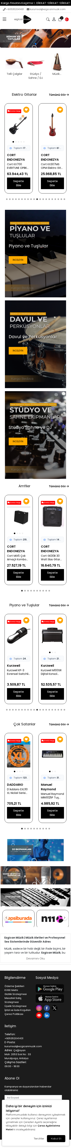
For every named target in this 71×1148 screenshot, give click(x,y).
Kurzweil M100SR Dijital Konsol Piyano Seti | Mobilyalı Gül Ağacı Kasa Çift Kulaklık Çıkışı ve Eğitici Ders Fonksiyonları (17, 672)
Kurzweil (13, 665)
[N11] (18, 919)
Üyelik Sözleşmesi (16, 1006)
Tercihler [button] (39, 1138)
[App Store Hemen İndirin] (49, 998)
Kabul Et (56, 1138)
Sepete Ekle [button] (18, 183)
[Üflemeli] (35, 38)
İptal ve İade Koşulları (18, 1010)
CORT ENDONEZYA (16, 157)
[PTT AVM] (52, 919)
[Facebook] (47, 1007)
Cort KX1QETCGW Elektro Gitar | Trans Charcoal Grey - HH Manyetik (52, 166)
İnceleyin (18, 259)
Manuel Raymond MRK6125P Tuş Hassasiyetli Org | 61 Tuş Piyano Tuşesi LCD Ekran (18, 795)
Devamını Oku (35, 958)
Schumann (49, 665)
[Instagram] (39, 1007)
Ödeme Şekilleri (14, 986)
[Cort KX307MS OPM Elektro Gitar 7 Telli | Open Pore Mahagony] (18, 125)
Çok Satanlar (24, 724)
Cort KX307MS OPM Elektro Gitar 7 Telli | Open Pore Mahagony (18, 166)
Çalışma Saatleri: (16, 1062)
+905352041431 (15, 9)
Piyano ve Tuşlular (24, 605)
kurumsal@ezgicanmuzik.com (48, 9)
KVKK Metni (11, 990)
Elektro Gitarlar (24, 94)
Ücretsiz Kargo (49, 111)
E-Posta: (10, 1042)
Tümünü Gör (57, 95)
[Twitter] (55, 1007)
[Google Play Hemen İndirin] (49, 988)
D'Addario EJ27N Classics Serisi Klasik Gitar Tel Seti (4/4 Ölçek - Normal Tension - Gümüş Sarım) (52, 791)
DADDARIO (49, 784)
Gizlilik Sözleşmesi (16, 994)
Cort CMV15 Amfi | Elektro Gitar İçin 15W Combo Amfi (52, 557)
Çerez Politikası (14, 1014)
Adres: (8, 1050)
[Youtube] (39, 1014)
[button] (4, 19)
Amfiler (24, 486)
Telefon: (10, 1034)
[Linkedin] (47, 1014)
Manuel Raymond (14, 786)
